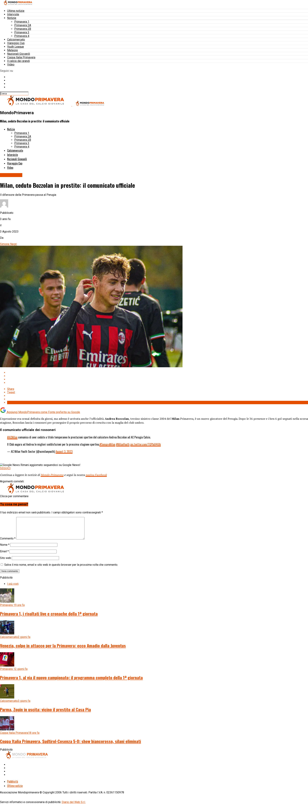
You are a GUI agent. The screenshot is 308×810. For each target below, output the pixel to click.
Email (4, 551)
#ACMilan (12, 437)
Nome (4, 544)
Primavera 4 (21, 36)
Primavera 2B (22, 29)
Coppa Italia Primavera (21, 57)
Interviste (13, 14)
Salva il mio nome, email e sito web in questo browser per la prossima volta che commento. (61, 564)
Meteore (12, 50)
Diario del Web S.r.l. (74, 802)
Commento (8, 538)
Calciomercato (16, 39)
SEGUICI (5, 468)
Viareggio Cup (16, 43)
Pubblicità (12, 781)
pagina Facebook (96, 475)
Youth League (15, 46)
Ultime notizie (15, 10)
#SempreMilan (107, 444)
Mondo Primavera (52, 475)
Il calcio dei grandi (18, 61)
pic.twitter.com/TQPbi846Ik (145, 444)
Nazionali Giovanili (18, 53)
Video (10, 64)
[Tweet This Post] (157, 376)
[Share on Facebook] (157, 372)
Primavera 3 (21, 32)
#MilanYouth (123, 444)
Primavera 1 (21, 21)
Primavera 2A (22, 25)
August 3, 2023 (64, 451)
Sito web (5, 558)
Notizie (11, 18)
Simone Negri (8, 244)
